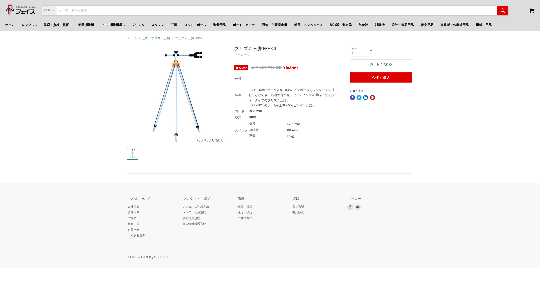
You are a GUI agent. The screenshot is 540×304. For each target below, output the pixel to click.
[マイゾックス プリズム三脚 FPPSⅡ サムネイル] (132, 153)
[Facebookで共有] (352, 97)
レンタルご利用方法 (195, 206)
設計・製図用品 (403, 25)
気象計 (363, 25)
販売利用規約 (191, 218)
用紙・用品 (484, 25)
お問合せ (133, 230)
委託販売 (298, 212)
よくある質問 (136, 235)
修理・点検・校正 (57, 25)
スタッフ (157, 25)
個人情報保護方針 (194, 224)
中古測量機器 (113, 25)
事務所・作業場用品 (454, 25)
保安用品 (427, 25)
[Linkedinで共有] (365, 97)
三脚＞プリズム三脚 (156, 38)
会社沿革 (133, 212)
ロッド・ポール (195, 25)
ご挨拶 (132, 218)
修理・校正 (245, 206)
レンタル (28, 25)
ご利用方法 (245, 218)
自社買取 (298, 206)
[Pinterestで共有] (372, 97)
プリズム (138, 25)
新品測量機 (86, 25)
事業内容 (133, 224)
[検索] (502, 10)
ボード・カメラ (244, 25)
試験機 (380, 25)
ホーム (10, 25)
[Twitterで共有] (359, 97)
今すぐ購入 (381, 77)
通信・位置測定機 (274, 25)
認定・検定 (245, 212)
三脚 (174, 25)
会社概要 (133, 206)
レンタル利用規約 (194, 212)
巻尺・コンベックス (308, 25)
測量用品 (219, 25)
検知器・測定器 (341, 25)
